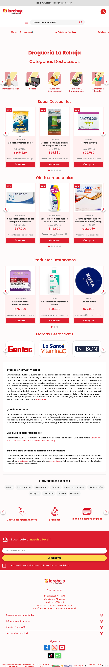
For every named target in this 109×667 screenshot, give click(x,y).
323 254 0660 (15, 440)
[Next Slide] (106, 82)
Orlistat (9, 487)
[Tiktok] (50, 656)
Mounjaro (34, 493)
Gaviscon (74, 493)
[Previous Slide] (2, 82)
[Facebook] (47, 648)
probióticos (23, 461)
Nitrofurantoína (96, 487)
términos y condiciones (60, 565)
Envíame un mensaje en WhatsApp (39, 440)
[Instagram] (54, 648)
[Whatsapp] (58, 656)
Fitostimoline (41, 487)
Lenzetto (62, 493)
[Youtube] (62, 648)
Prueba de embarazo (74, 487)
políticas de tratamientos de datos (32, 565)
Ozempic (56, 487)
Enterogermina (24, 487)
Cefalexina (49, 493)
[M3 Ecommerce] (105, 665)
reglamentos (41, 399)
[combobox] (57, 22)
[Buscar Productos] (80, 22)
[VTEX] (86, 666)
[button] (49, 170)
